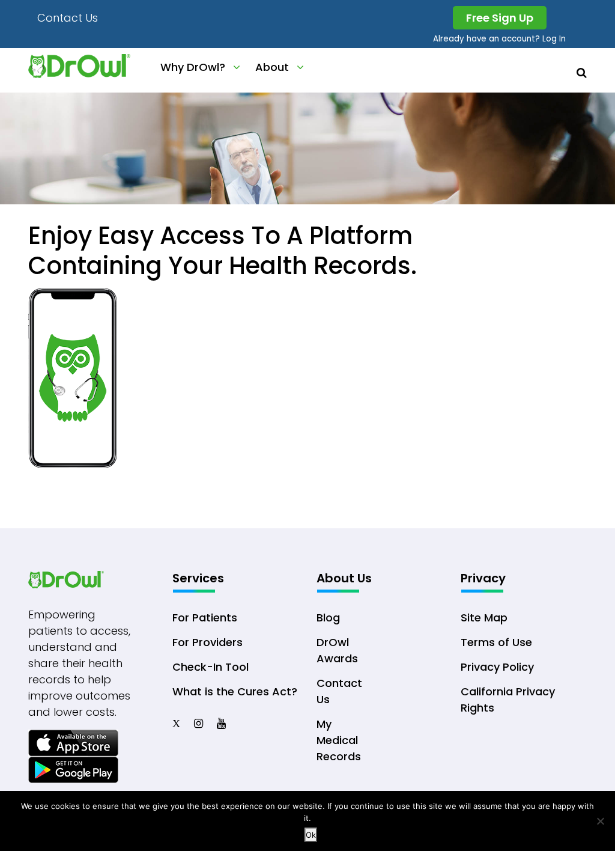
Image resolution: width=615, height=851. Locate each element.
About (272, 67)
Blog (328, 617)
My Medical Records (339, 740)
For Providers (207, 642)
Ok (311, 835)
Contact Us (67, 17)
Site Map (484, 617)
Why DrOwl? (192, 67)
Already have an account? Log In (499, 38)
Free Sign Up (499, 17)
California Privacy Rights (508, 699)
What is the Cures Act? (234, 691)
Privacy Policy (497, 666)
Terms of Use (496, 642)
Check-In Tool (210, 666)
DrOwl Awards (337, 650)
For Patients (204, 617)
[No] (600, 821)
